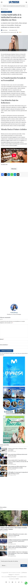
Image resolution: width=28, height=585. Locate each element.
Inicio (3, 9)
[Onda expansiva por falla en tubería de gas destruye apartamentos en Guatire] (3, 468)
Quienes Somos (23, 576)
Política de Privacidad (12, 576)
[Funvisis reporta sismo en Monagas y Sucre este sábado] (3, 450)
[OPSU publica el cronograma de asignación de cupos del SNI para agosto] (3, 474)
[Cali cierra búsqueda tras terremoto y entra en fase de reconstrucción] (3, 535)
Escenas (6, 9)
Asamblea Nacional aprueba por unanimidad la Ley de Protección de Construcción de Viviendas (18, 541)
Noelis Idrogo (5, 30)
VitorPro (17, 578)
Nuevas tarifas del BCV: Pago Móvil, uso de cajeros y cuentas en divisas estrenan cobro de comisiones (18, 462)
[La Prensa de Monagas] (14, 2)
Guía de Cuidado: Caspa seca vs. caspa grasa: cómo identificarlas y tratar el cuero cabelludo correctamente (18, 553)
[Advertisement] (14, 240)
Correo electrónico (4, 344)
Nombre (2, 339)
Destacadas (4, 11)
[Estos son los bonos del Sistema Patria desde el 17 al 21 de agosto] (3, 456)
